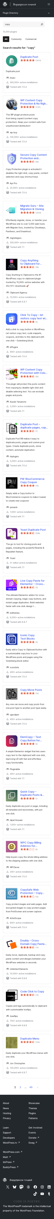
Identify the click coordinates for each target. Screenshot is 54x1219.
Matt (7, 1157)
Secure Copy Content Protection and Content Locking (33, 156)
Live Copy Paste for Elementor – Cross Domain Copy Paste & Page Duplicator (33, 582)
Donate (34, 1137)
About (6, 1103)
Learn (6, 1127)
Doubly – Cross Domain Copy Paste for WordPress (32, 942)
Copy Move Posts (31, 689)
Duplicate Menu (29, 1038)
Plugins (32, 1113)
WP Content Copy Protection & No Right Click (33, 102)
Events (32, 1132)
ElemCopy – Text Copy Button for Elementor (30, 738)
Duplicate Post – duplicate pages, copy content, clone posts (33, 426)
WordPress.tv (11, 1142)
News (6, 1108)
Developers (9, 1137)
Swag (33, 1142)
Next (37, 1087)
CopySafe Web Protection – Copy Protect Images (31, 891)
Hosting (7, 1113)
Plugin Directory (10, 13)
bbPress (9, 1162)
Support (7, 1132)
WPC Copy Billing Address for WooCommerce (30, 844)
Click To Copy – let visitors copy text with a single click (34, 316)
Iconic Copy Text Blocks (27, 637)
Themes (33, 1108)
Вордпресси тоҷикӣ (21, 1180)
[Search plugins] (42, 24)
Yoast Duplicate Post (33, 529)
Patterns (33, 1118)
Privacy (7, 1118)
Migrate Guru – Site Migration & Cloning (32, 207)
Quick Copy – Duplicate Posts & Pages (31, 793)
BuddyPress (11, 1167)
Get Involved (35, 1127)
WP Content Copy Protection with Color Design (33, 371)
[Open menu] (49, 4)
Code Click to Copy (32, 991)
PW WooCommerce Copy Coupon (32, 480)
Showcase (34, 1103)
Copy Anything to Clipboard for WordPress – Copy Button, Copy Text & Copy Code (32, 262)
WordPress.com (12, 1152)
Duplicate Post (29, 56)
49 (30, 1087)
